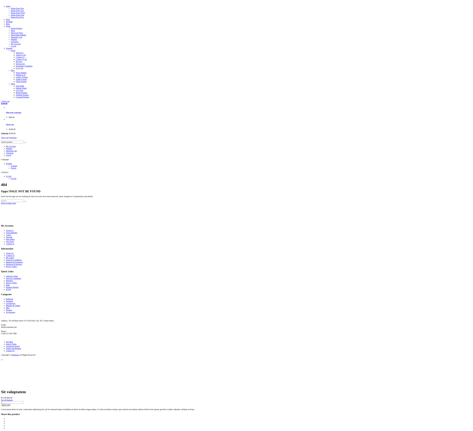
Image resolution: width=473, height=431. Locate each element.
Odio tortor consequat (13, 112)
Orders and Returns (13, 348)
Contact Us (20, 57)
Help (8, 285)
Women (9, 310)
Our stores (10, 242)
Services (19, 62)
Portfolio (9, 22)
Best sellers (10, 239)
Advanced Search (13, 346)
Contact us (10, 244)
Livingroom (10, 303)
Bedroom (9, 299)
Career (8, 235)
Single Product (16, 28)
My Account (16, 44)
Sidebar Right (21, 88)
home (8, 6)
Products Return (12, 287)
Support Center (12, 276)
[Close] (2, 359)
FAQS (8, 289)
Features (9, 48)
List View (19, 90)
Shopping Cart (16, 37)
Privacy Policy (11, 267)
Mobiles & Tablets (13, 306)
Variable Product (22, 95)
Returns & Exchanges (14, 262)
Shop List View (17, 33)
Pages (8, 26)
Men (7, 308)
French (13, 168)
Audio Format (21, 79)
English (9, 164)
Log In (13, 46)
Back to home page (8, 203)
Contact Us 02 (21, 59)
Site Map (9, 342)
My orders (10, 258)
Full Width (20, 86)
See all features (7, 400)
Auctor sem (10, 124)
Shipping (9, 281)
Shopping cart (11, 151)
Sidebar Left (20, 75)
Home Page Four (17, 15)
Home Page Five (17, 17)
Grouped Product (22, 97)
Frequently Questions (24, 66)
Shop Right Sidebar (18, 35)
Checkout (14, 42)
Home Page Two (17, 11)
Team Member (11, 233)
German (14, 166)
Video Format (21, 82)
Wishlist (14, 39)
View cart (4, 138)
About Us (19, 53)
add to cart (6, 405)
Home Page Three (18, 13)
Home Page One (17, 8)
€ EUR (13, 179)
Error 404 (19, 68)
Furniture (9, 301)
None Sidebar (21, 73)
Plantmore (15, 355)
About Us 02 (21, 55)
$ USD (8, 176)
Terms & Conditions (14, 260)
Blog (8, 24)
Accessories (10, 312)
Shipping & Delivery (14, 264)
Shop (8, 19)
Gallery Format (22, 77)
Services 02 (20, 64)
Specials (9, 237)
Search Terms (11, 344)
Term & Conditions (13, 278)
